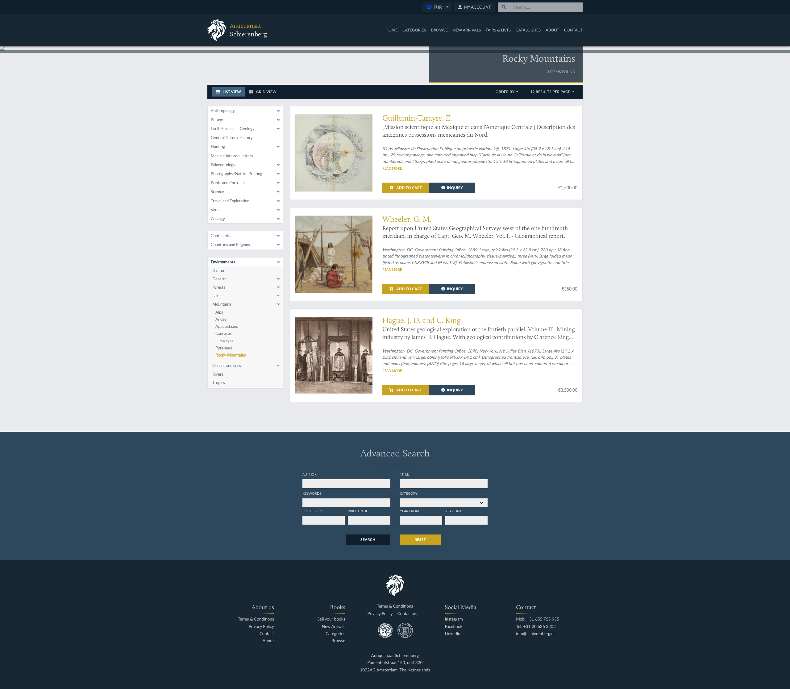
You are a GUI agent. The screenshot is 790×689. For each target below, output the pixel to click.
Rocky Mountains (230, 355)
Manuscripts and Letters (232, 156)
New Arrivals (467, 30)
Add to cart (408, 187)
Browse (439, 30)
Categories (414, 30)
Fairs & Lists (498, 30)
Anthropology (223, 110)
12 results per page (550, 91)
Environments (223, 262)
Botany (217, 119)
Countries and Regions (230, 244)
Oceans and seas (226, 365)
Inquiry (455, 187)
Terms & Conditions (256, 619)
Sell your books (331, 619)
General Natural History (232, 137)
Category (409, 493)
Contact (573, 30)
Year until (454, 510)
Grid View (265, 91)
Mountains (221, 304)
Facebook (453, 626)
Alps (219, 312)
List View (231, 91)
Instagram (454, 619)
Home (391, 30)
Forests (218, 287)
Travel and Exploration (230, 201)
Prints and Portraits (228, 182)
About (552, 30)
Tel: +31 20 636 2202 (536, 626)
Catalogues (528, 30)
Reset (420, 539)
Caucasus (223, 333)
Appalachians (226, 326)
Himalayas (224, 341)
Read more (392, 168)
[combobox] (437, 7)
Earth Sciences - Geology (233, 128)
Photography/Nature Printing (236, 173)
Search (367, 539)
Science (217, 191)
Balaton (218, 270)
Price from (312, 510)
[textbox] (436, 7)
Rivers (217, 374)
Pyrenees (223, 348)
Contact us (407, 614)
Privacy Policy (261, 626)
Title (404, 474)
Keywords (311, 493)
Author (309, 474)
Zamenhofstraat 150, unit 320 (395, 663)
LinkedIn (452, 634)
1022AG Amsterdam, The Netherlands (395, 670)
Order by (506, 91)
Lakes (217, 295)
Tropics (218, 382)
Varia (215, 209)
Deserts (219, 279)
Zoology (218, 218)
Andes (221, 319)
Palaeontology (223, 164)
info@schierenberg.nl (535, 634)
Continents (220, 235)
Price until (358, 510)
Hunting (218, 146)
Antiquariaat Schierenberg (395, 655)
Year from (409, 510)
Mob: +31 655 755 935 (537, 619)
